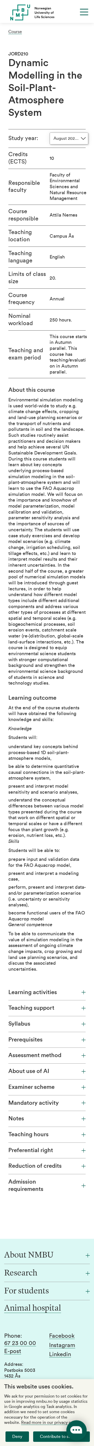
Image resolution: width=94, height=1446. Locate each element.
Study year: (23, 138)
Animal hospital (32, 1308)
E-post (12, 1351)
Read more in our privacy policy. (50, 1422)
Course (15, 32)
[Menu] (84, 12)
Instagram (62, 1345)
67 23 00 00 (20, 1343)
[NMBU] (47, 12)
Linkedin (60, 1354)
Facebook (62, 1336)
